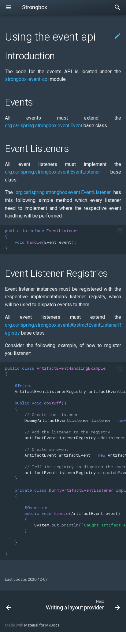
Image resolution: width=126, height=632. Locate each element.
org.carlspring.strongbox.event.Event (43, 125)
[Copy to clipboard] (120, 231)
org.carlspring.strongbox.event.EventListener (52, 172)
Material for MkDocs (42, 625)
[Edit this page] (117, 36)
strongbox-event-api (27, 79)
